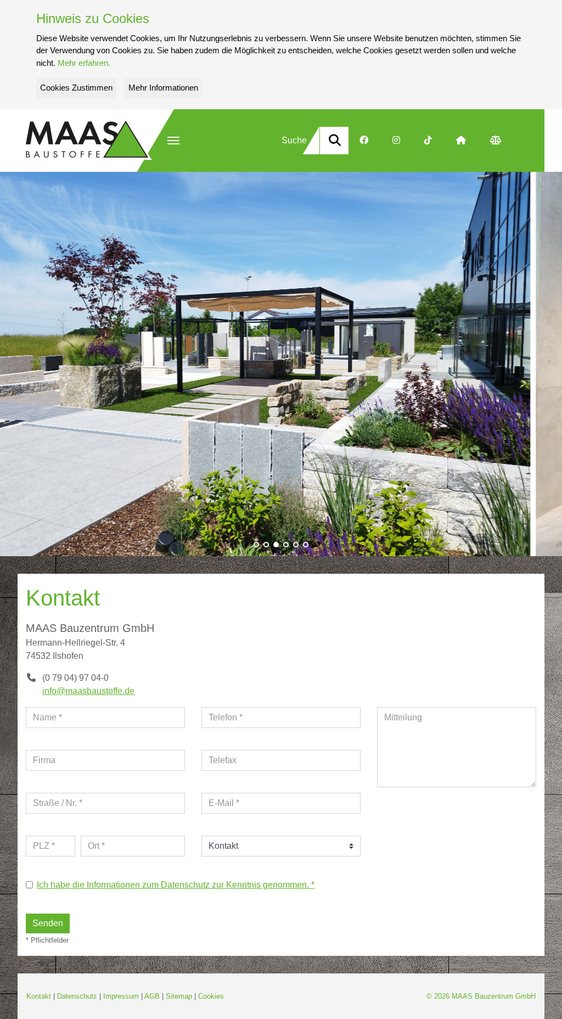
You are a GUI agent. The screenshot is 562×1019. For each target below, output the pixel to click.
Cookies (211, 996)
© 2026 (481, 996)
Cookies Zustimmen (76, 87)
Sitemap (179, 996)
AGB (152, 996)
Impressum (121, 996)
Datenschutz (77, 996)
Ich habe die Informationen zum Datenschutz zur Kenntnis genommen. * (175, 884)
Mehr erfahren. (84, 63)
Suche (294, 140)
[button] (173, 140)
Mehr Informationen (163, 87)
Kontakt (38, 996)
